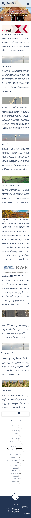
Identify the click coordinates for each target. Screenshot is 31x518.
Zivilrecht (15, 479)
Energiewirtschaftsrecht (14, 443)
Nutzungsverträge (15, 483)
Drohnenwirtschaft (14, 478)
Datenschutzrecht (15, 435)
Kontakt (7, 511)
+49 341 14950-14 (26, 511)
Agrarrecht (14, 427)
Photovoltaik (15, 462)
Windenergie (15, 476)
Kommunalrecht (14, 457)
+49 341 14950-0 (26, 509)
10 (27, 413)
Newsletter (7, 513)
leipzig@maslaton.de (26, 513)
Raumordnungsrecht (14, 463)
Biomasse (15, 433)
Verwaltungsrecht (15, 473)
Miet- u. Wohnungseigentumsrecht (14, 460)
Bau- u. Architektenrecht (14, 428)
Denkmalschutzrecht (15, 436)
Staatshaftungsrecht (15, 465)
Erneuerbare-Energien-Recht (14, 444)
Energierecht (15, 439)
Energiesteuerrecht (14, 441)
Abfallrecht (15, 425)
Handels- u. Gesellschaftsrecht (15, 449)
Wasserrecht (15, 475)
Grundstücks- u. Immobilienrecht (14, 447)
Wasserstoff (15, 481)
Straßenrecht (15, 467)
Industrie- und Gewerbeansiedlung (15, 451)
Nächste (15, 414)
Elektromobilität (15, 438)
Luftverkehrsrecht (15, 459)
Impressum (7, 508)
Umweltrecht (15, 468)
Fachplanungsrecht (14, 446)
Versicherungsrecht (14, 471)
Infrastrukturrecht (14, 452)
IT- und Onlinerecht (14, 454)
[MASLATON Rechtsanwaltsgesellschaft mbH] (9, 3)
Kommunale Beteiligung (14, 455)
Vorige (6, 413)
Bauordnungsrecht (15, 430)
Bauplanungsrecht (15, 431)
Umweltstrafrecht (15, 470)
